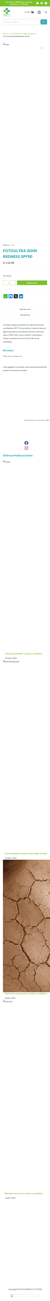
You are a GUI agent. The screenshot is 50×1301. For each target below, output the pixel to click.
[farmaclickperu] (26, 448)
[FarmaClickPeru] (26, 443)
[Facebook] (42, 3)
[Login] (39, 12)
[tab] (25, 309)
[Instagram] (46, 3)
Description (25, 309)
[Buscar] (44, 21)
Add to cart (32, 283)
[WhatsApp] (37, 3)
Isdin (12, 245)
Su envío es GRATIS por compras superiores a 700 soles (19, 3)
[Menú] (46, 12)
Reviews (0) (25, 315)
